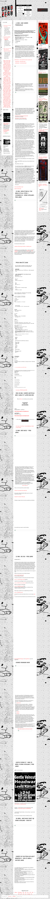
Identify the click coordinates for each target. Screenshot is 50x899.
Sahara (9, 68)
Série (8, 86)
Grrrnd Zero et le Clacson (6, 101)
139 (21, 894)
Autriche (6, 65)
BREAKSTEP (5, 70)
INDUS (4, 75)
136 (32, 892)
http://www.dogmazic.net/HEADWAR (24, 808)
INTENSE (8, 83)
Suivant (28, 894)
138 (19, 894)
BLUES (7, 93)
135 (30, 892)
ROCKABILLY (5, 77)
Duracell (16, 250)
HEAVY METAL (7, 81)
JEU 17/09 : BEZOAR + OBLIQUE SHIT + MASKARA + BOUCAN (43, 99)
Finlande (10, 99)
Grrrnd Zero (8, 92)
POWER (10, 86)
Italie (4, 97)
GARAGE (10, 90)
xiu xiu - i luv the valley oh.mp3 (20, 579)
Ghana (7, 78)
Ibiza (3, 86)
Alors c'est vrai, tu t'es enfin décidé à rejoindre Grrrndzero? (7, 49)
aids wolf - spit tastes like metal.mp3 (21, 490)
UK (7, 96)
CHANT (9, 78)
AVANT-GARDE (9, 75)
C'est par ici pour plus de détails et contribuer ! (6, 130)
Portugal (4, 90)
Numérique (6, 90)
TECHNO (5, 87)
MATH (4, 100)
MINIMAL (4, 78)
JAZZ (9, 84)
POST (5, 75)
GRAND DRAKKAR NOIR (23, 662)
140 (23, 894)
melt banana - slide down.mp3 (20, 61)
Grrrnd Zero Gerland (8, 102)
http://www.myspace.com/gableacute (22, 411)
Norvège (9, 96)
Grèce (9, 104)
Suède (5, 100)
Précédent (20, 892)
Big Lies (18, 711)
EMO (9, 64)
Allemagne (5, 64)
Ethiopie (9, 60)
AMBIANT (4, 67)
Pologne (7, 76)
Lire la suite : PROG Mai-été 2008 (21, 390)
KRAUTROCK (6, 68)
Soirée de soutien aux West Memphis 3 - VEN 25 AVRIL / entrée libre (25, 858)
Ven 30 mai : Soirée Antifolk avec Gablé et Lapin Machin (24, 394)
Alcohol (18, 713)
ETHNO (10, 107)
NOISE (9, 79)
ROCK (7, 63)
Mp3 (9, 74)
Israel (9, 80)
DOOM (10, 81)
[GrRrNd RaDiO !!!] (6, 141)
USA (5, 89)
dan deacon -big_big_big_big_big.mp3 (21, 115)
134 (28, 892)
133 (25, 892)
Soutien (5, 62)
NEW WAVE (9, 94)
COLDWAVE (7, 98)
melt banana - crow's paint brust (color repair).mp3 (23, 59)
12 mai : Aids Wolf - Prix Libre (23, 431)
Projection (4, 61)
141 (26, 894)
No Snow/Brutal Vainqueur (19, 658)
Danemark (9, 103)
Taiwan (4, 81)
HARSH (9, 62)
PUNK (5, 107)
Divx (3, 107)
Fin (31, 894)
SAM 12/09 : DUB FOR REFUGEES (42, 73)
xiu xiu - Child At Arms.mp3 (19, 586)
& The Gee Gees (41, 209)
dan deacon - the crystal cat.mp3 (20, 118)
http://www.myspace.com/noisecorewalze (25, 728)
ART (8, 71)
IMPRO (7, 61)
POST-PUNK (5, 96)
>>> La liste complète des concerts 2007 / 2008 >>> (21, 367)
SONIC (6, 104)
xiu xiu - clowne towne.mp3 (19, 575)
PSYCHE (6, 103)
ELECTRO (4, 95)
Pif (39, 208)
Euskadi (5, 63)
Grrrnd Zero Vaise (8, 82)
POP (8, 95)
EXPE (9, 63)
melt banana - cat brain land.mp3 (20, 63)
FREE (7, 106)
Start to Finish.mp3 (18, 188)
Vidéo (9, 87)
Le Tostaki (6, 86)
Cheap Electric (27, 658)
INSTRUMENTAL (7, 97)
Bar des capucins (6, 69)
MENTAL (4, 65)
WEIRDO (7, 91)
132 (23, 892)
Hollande (7, 107)
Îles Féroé (5, 98)
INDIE (7, 67)
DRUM (8, 104)
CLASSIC (4, 93)
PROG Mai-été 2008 (22, 262)
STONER (4, 102)
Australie (9, 85)
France (4, 83)
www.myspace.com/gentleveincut (20, 804)
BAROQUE (7, 99)
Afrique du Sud (5, 85)
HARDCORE (6, 71)
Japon (4, 103)
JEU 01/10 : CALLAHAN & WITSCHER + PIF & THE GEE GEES (43, 185)
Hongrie (10, 89)
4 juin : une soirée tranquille (21, 24)
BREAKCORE (5, 88)
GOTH (8, 70)
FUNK (8, 84)
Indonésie (5, 80)
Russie (6, 66)
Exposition (9, 101)
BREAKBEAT (5, 105)
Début (16, 892)
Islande (9, 61)
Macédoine (4, 79)
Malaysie (5, 74)
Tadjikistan (4, 106)
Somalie (7, 80)
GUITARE (4, 99)
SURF (8, 67)
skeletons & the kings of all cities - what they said (23, 246)
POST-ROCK (9, 66)
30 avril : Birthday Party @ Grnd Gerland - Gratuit (24, 819)
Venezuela (8, 105)
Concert (7, 62)
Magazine (4, 60)
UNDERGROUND (5, 72)
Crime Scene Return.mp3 (19, 186)
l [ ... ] (41, 210)
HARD (4, 104)
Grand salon (8, 77)
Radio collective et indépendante (6, 124)
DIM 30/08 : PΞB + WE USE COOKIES (43, 22)
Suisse (5, 83)
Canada (6, 92)
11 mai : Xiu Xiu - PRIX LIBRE (24, 556)
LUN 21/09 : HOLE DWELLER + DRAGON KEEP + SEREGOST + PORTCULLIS (43, 130)
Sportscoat (19, 702)
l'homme (28, 250)
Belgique (7, 79)
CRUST (7, 87)
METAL (4, 89)
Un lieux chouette (6, 73)
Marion (21, 398)
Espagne (4, 82)
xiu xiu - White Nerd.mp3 (19, 592)
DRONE (4, 91)
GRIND (7, 60)
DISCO (10, 95)
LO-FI (6, 95)
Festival (8, 64)
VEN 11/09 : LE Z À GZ (42, 47)
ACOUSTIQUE (9, 73)
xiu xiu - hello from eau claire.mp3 (20, 582)
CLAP (8, 72)
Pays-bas (6, 94)
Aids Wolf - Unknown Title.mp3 (20, 496)
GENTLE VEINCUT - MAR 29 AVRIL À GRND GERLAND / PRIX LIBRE (24, 764)
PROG (7, 100)
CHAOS (9, 106)
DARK (9, 69)
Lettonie (7, 89)
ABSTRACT (8, 88)
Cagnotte (6, 39)
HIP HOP (7, 74)
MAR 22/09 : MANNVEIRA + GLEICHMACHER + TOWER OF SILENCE (43, 158)
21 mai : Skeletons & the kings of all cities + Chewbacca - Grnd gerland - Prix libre (25, 194)
